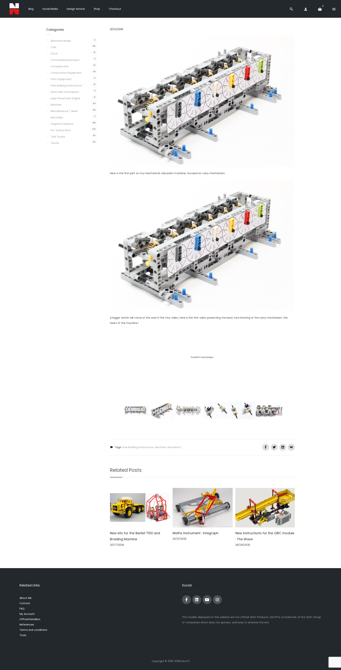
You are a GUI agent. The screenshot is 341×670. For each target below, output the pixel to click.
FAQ (22, 608)
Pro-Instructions (61, 130)
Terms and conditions (33, 630)
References (27, 624)
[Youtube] (207, 599)
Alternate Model (61, 41)
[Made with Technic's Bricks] (14, 9)
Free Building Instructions (138, 447)
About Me (26, 598)
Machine (160, 447)
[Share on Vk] (291, 447)
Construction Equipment (66, 73)
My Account (27, 614)
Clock (54, 53)
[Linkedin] (196, 599)
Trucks (55, 143)
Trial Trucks (58, 136)
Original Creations (62, 124)
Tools (23, 635)
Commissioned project (65, 60)
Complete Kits (60, 66)
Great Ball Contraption (65, 92)
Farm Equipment (61, 79)
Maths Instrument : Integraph (195, 533)
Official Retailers (30, 619)
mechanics (174, 447)
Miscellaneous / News (64, 111)
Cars (53, 47)
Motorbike (57, 117)
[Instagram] (217, 599)
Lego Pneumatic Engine (65, 98)
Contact (25, 603)
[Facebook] (186, 599)
